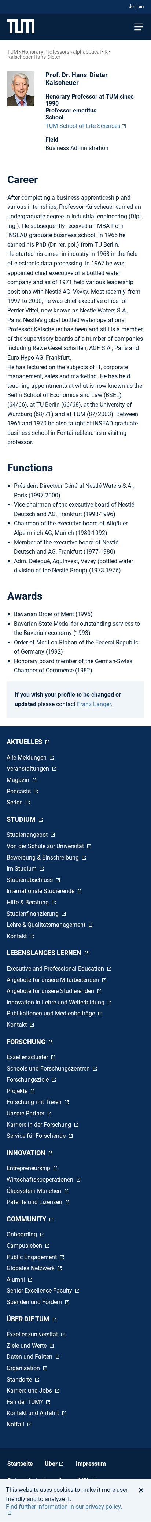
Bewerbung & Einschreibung (43, 857)
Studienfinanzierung (33, 913)
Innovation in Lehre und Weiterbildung (56, 1002)
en (141, 6)
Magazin (19, 779)
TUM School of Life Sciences (82, 125)
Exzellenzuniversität (33, 1334)
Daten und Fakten (30, 1356)
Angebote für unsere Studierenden (51, 990)
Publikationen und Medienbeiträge (51, 1013)
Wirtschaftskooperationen (41, 1179)
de (131, 6)
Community (27, 1219)
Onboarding (22, 1234)
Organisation (24, 1368)
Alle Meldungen (27, 757)
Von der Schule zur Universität (46, 846)
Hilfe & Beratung (28, 902)
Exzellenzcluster (28, 1057)
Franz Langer (94, 704)
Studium (22, 819)
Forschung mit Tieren (35, 1101)
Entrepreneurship (29, 1168)
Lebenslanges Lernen (45, 953)
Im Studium (22, 868)
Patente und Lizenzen (35, 1201)
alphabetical (87, 51)
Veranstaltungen (29, 768)
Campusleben (25, 1245)
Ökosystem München (35, 1190)
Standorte (20, 1379)
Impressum (91, 1463)
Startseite (20, 1463)
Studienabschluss (30, 879)
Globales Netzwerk (31, 1268)
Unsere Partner (26, 1113)
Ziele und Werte (27, 1345)
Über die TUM (29, 1319)
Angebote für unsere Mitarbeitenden (53, 979)
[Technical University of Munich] (20, 27)
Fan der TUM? (25, 1401)
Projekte (18, 1090)
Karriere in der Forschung (40, 1124)
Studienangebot (28, 834)
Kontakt (17, 936)
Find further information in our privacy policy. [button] (64, 1506)
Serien (15, 802)
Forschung (27, 1042)
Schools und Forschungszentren (49, 1068)
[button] (143, 1490)
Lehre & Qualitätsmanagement (47, 924)
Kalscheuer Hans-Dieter (33, 57)
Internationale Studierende (41, 890)
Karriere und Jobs (30, 1390)
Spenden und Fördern (35, 1301)
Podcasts (19, 791)
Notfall (16, 1424)
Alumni (16, 1279)
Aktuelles (25, 742)
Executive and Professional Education (56, 968)
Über (51, 1463)
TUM (12, 51)
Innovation (27, 1153)
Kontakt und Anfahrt (33, 1413)
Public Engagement (32, 1257)
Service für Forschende (37, 1135)
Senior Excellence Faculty (40, 1290)
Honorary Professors (45, 51)
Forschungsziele (28, 1079)
